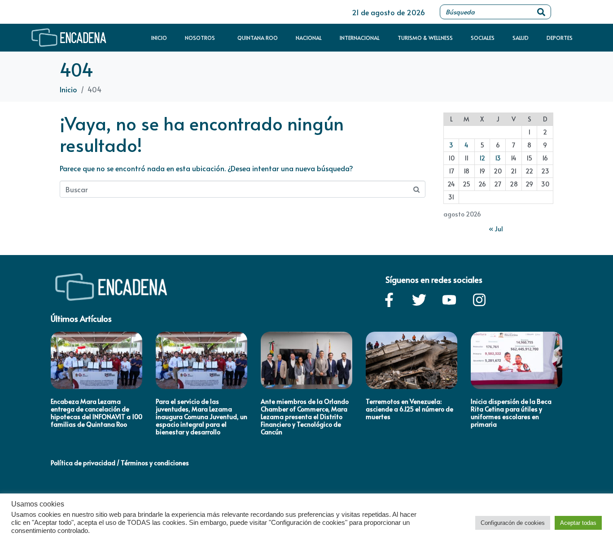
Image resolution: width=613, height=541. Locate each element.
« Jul (496, 229)
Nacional (309, 37)
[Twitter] (419, 300)
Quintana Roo (257, 37)
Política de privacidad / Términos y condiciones (120, 463)
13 (498, 158)
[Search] (541, 12)
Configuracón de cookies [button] (513, 522)
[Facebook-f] (389, 300)
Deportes (560, 37)
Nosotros (200, 37)
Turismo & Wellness (425, 37)
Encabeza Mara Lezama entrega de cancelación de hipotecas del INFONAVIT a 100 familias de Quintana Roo (96, 412)
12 (482, 158)
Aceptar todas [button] (578, 522)
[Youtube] (449, 300)
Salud (520, 37)
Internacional (360, 37)
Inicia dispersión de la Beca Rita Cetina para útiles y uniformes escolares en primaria (511, 412)
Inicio (159, 37)
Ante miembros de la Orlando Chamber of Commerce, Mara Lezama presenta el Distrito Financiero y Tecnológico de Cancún (305, 416)
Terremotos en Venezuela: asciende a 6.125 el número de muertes (409, 409)
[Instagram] (479, 300)
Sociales (483, 37)
